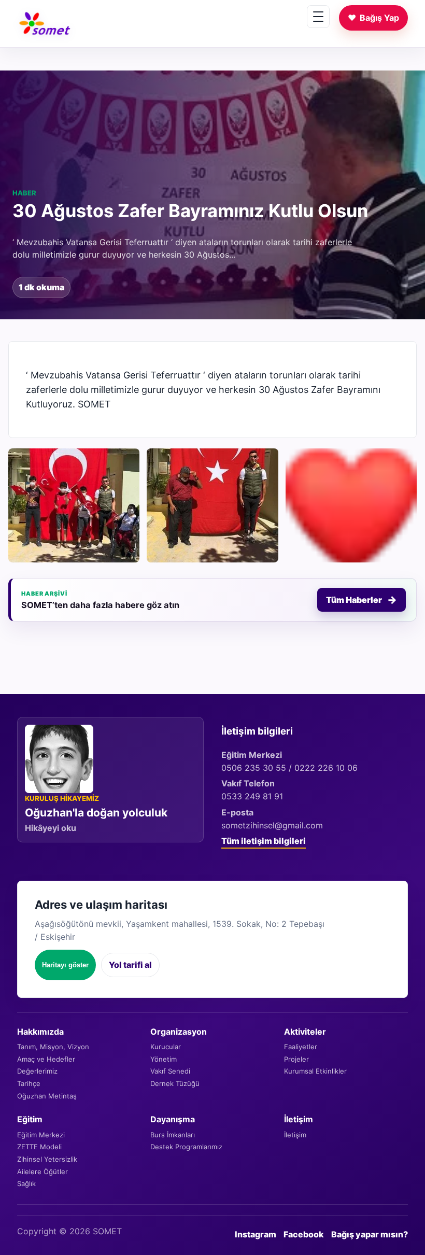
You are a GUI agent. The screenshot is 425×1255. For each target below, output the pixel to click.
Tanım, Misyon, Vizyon (53, 1046)
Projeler (296, 1059)
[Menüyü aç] (318, 16)
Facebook (304, 1234)
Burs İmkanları (172, 1135)
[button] (73, 505)
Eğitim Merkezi (41, 1135)
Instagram (255, 1234)
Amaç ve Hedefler (46, 1059)
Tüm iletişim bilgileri (263, 841)
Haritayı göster (65, 965)
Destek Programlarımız (186, 1147)
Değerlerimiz (37, 1071)
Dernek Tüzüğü (175, 1083)
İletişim (295, 1135)
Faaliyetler (300, 1046)
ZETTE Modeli (39, 1147)
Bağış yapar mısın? (369, 1234)
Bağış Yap (373, 17)
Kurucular (165, 1046)
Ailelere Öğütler (42, 1171)
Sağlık (26, 1183)
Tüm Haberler (361, 600)
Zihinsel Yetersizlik (47, 1159)
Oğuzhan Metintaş (47, 1096)
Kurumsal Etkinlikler (315, 1071)
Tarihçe (28, 1083)
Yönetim (163, 1059)
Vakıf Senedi (170, 1071)
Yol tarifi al (130, 965)
